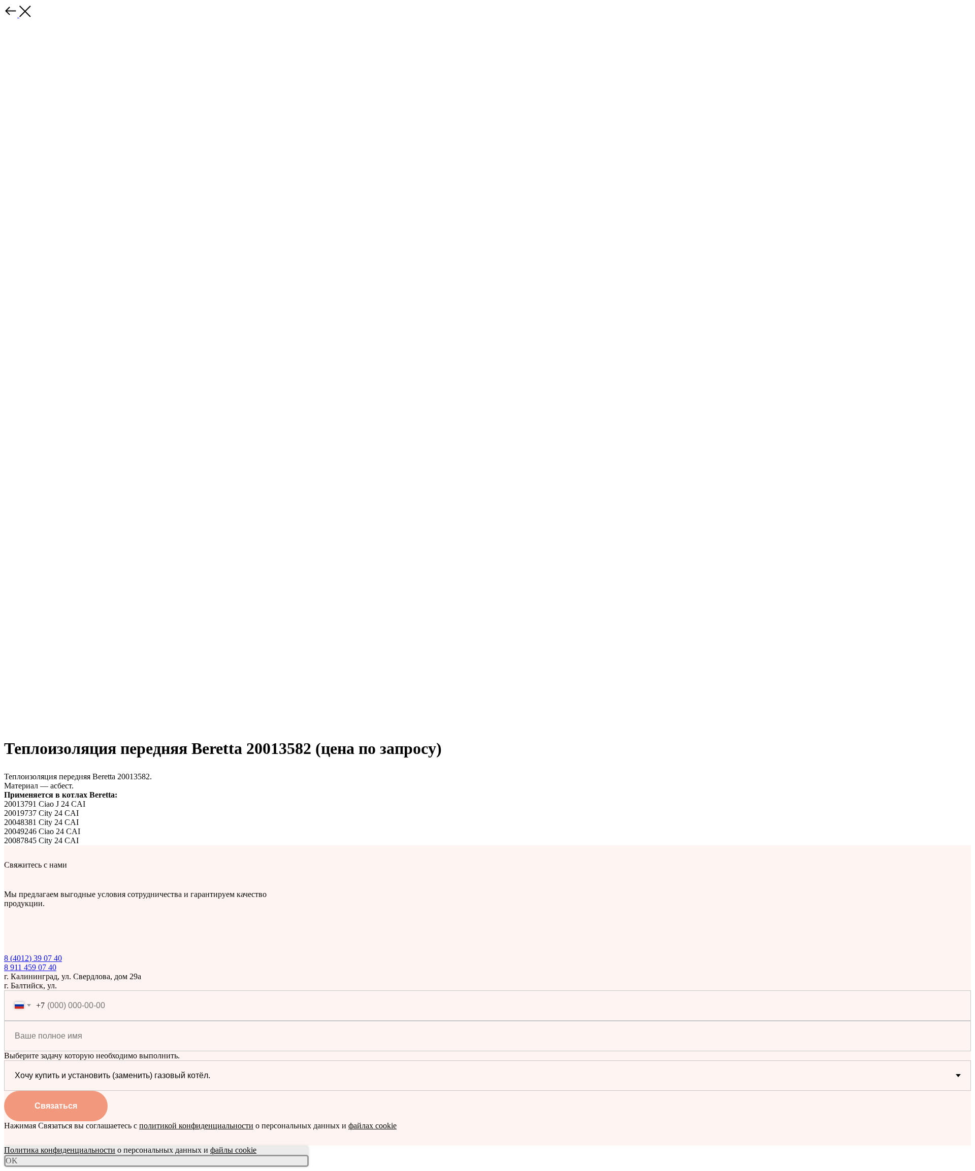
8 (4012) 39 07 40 (33, 958)
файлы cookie (233, 1150)
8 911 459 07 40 (30, 967)
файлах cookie (372, 1125)
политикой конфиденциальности (196, 1125)
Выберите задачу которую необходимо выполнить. (92, 1055)
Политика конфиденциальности (59, 1150)
